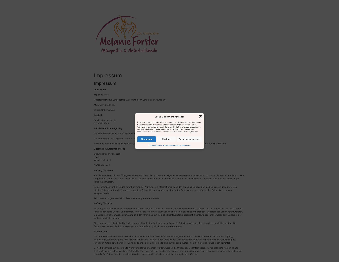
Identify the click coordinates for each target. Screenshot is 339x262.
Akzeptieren (146, 139)
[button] (200, 117)
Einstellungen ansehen (189, 139)
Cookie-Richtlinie (155, 145)
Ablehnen (166, 139)
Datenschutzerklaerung (172, 145)
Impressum (186, 145)
